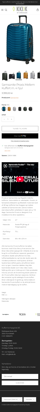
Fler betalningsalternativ (20, 141)
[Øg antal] (12, 119)
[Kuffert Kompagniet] (20, 9)
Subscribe (20, 383)
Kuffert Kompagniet (12, 404)
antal (4, 115)
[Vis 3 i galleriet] (20, 42)
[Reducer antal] (4, 119)
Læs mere (7, 150)
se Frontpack (20, 3)
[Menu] (2, 10)
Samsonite (14, 98)
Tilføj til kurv (20, 129)
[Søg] (7, 10)
